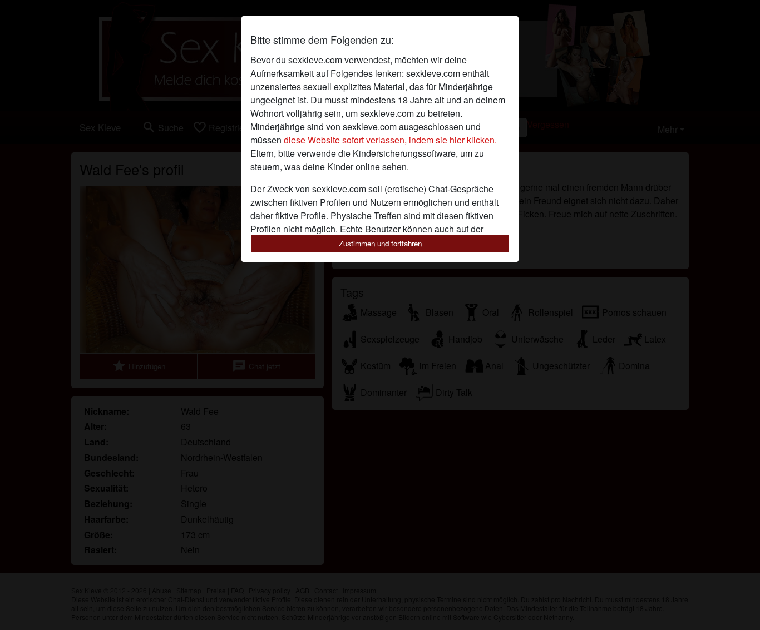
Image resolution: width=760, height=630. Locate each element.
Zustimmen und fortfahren (380, 243)
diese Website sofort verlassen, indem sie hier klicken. (390, 139)
